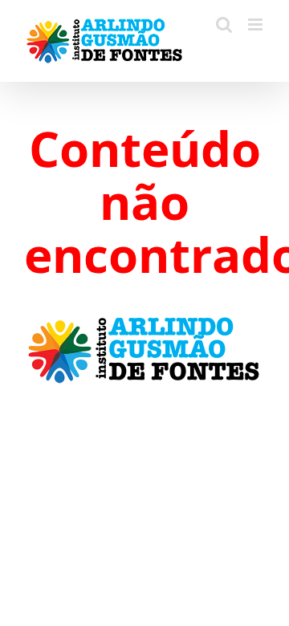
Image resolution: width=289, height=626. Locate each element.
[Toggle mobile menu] (256, 24)
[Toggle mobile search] (224, 24)
